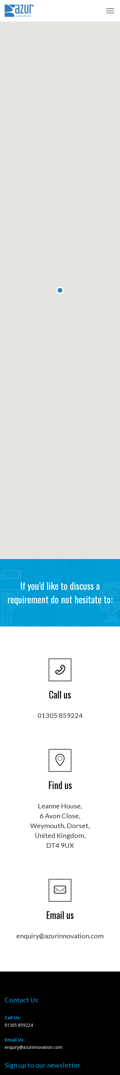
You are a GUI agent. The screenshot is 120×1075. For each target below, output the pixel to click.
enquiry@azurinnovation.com (60, 936)
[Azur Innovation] (19, 11)
